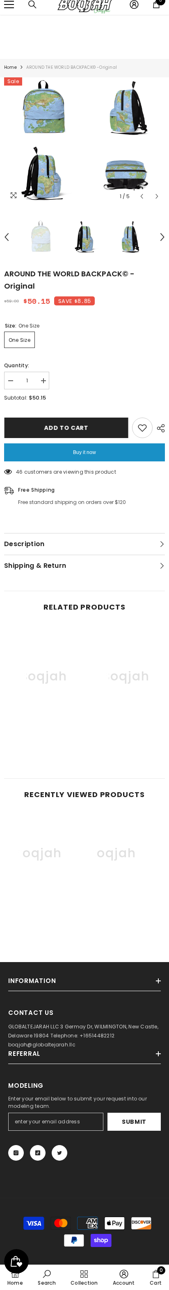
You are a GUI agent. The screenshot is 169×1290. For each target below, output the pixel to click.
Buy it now (84, 452)
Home (10, 67)
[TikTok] (38, 1153)
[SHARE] (159, 428)
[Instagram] (16, 1153)
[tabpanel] (43, 140)
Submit (134, 1122)
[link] (43, 736)
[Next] (157, 196)
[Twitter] (59, 1153)
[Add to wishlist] (142, 428)
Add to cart (66, 428)
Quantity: (16, 365)
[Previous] (142, 196)
